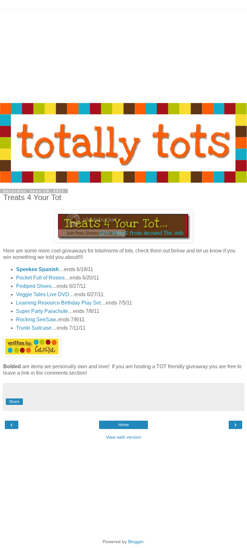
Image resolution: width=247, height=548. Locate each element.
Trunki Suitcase (33, 328)
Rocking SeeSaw (36, 319)
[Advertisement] (123, 55)
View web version (123, 437)
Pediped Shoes (33, 286)
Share (14, 401)
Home (123, 425)
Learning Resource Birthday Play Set (58, 303)
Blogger (135, 541)
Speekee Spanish (37, 269)
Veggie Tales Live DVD (42, 294)
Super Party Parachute (42, 311)
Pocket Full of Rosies (40, 277)
